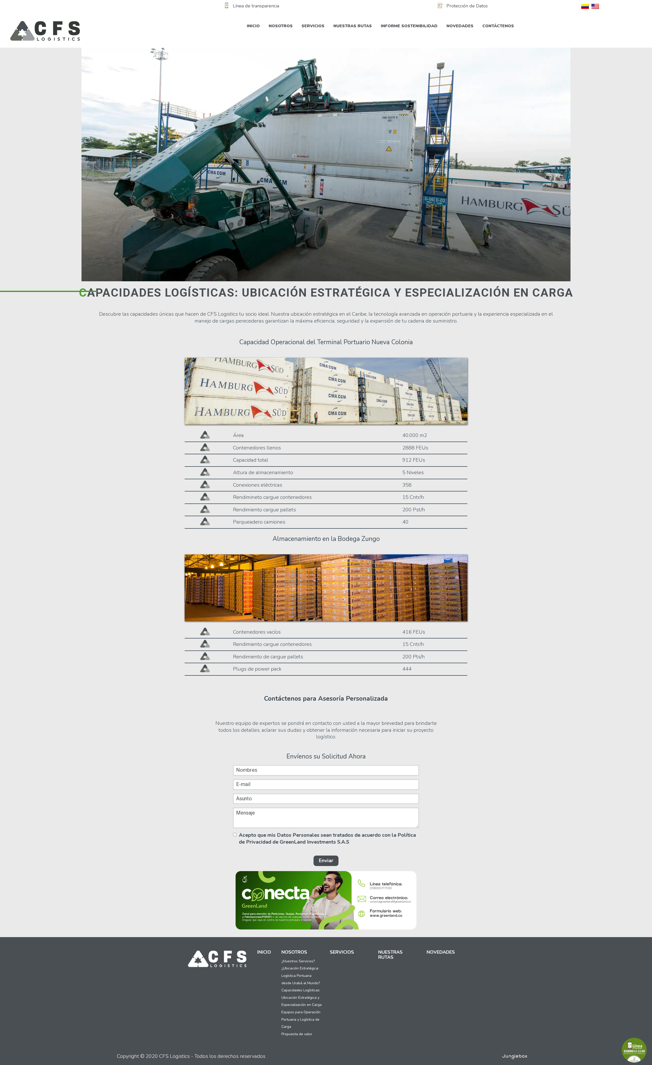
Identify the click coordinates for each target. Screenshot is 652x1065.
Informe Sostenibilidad (409, 26)
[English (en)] (595, 6)
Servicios (313, 26)
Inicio (253, 26)
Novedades (459, 26)
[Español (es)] (585, 6)
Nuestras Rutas (352, 26)
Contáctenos (498, 26)
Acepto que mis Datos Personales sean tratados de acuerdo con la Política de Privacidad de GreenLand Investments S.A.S (327, 838)
